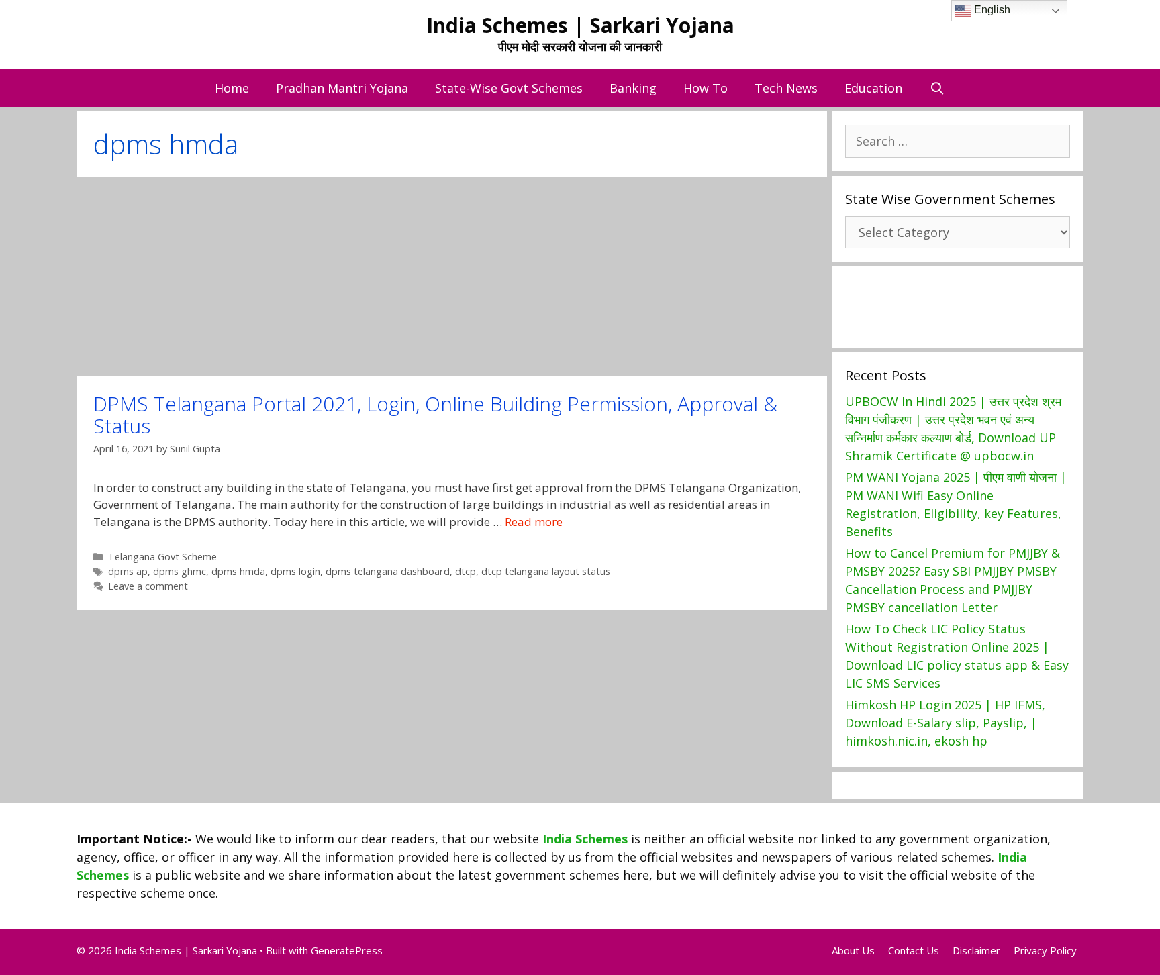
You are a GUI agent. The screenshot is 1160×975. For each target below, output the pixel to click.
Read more (534, 521)
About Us (853, 950)
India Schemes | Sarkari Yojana (580, 25)
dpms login (295, 571)
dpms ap (128, 571)
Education (873, 88)
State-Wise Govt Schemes (509, 88)
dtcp (465, 571)
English (990, 9)
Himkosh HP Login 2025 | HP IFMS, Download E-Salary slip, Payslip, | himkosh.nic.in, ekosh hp (945, 723)
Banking (633, 88)
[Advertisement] (452, 276)
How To (705, 88)
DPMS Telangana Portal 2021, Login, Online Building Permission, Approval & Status (435, 415)
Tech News (786, 88)
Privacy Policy (1045, 950)
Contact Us (913, 950)
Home (232, 88)
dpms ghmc (179, 571)
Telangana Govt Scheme (162, 556)
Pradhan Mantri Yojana (342, 88)
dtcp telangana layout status (545, 571)
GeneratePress (347, 950)
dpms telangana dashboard (388, 571)
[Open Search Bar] (937, 88)
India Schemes (585, 839)
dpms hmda (238, 571)
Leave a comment (148, 586)
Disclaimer (976, 950)
